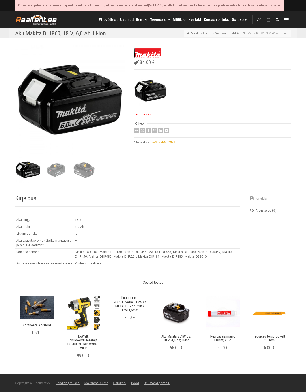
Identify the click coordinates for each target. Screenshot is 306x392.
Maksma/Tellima (96, 383)
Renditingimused (68, 383)
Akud (154, 141)
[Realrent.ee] (36, 19)
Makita (162, 141)
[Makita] (147, 53)
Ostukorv (119, 383)
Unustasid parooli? (157, 383)
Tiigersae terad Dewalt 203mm (269, 338)
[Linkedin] (160, 130)
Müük (171, 141)
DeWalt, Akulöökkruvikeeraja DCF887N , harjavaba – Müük (83, 342)
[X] (142, 130)
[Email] (136, 130)
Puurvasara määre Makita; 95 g (222, 338)
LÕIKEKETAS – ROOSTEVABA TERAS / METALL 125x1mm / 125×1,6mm (129, 304)
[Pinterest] (154, 130)
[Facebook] (148, 130)
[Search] (277, 19)
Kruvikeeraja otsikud (37, 325)
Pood (135, 383)
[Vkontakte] (166, 130)
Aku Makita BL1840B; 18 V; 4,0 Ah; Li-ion (176, 338)
